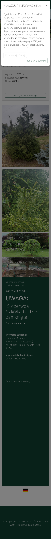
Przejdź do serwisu (36, 60)
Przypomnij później (15, 55)
